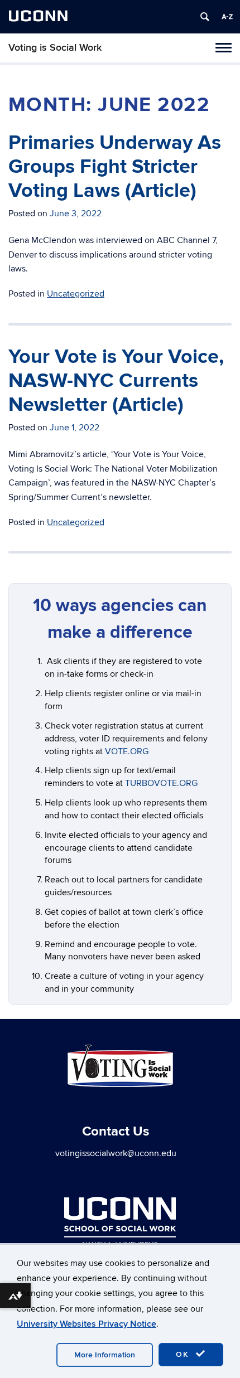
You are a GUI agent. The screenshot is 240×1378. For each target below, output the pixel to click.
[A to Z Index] (227, 17)
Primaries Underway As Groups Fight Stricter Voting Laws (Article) (114, 166)
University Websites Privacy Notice (86, 1324)
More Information (104, 1355)
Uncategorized (75, 293)
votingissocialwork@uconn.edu (115, 1153)
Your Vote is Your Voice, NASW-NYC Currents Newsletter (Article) (116, 380)
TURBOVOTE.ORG (161, 783)
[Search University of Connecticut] (205, 17)
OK (184, 1354)
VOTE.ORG (126, 751)
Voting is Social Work (55, 48)
